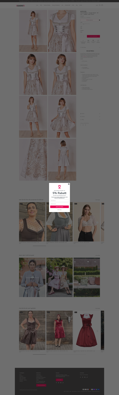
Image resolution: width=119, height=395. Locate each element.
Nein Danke (59, 209)
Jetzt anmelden (59, 206)
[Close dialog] (69, 184)
